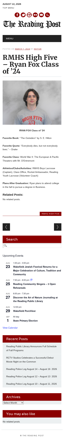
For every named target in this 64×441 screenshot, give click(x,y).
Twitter (23, 14)
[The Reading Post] (32, 27)
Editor (38, 49)
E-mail (41, 15)
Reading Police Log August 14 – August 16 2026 (31, 369)
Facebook (17, 14)
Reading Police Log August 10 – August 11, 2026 (31, 384)
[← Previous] (6, 227)
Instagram (29, 14)
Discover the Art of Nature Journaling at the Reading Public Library (35, 299)
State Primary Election (25, 320)
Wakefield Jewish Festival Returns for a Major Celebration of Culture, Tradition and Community (37, 270)
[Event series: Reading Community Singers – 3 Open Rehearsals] (31, 280)
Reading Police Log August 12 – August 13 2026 (31, 376)
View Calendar (10, 327)
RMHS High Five (50, 214)
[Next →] (57, 227)
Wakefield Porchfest (24, 311)
